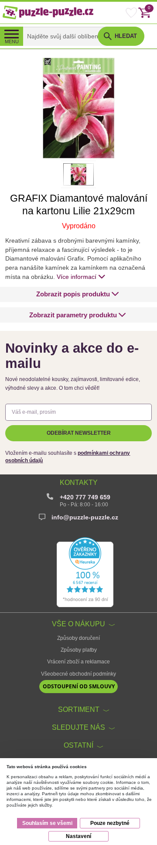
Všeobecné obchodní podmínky (78, 674)
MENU (12, 41)
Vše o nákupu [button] (78, 624)
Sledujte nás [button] (78, 727)
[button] (77, 294)
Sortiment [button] (78, 709)
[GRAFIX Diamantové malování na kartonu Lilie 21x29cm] (78, 108)
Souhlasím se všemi (47, 823)
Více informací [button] (76, 276)
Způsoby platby (79, 650)
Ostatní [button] (78, 745)
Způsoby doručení (78, 638)
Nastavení (78, 836)
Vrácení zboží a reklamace (78, 662)
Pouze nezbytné (110, 823)
